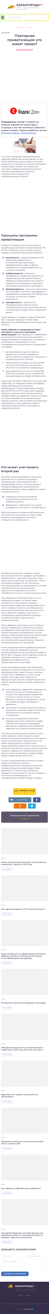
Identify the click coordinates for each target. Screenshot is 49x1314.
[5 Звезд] (28, 819)
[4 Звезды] (26, 819)
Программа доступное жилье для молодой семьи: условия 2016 (22, 1142)
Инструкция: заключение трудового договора (23, 1003)
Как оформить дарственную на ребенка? (21, 1188)
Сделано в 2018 (20, 1309)
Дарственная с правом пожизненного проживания (19, 1096)
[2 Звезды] (23, 819)
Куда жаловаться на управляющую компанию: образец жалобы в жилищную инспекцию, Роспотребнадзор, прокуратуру (23, 956)
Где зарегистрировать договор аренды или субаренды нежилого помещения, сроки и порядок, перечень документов (22, 1235)
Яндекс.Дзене (11, 133)
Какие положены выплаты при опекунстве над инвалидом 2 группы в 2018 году (23, 863)
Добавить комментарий (15, 1274)
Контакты (28, 1295)
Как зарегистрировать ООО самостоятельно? (23, 909)
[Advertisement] (24, 78)
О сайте (20, 1295)
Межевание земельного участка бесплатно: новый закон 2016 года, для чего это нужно (22, 1049)
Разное (3, 858)
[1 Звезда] (21, 819)
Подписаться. (28, 133)
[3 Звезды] (25, 819)
